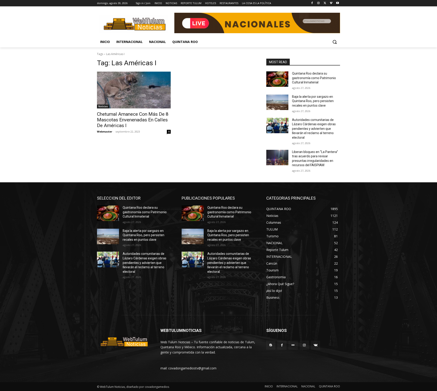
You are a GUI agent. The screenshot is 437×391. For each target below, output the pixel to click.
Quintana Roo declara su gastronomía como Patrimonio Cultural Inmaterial (314, 78)
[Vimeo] (331, 3)
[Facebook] (312, 3)
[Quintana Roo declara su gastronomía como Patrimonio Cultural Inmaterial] (277, 79)
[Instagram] (318, 3)
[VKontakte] (315, 345)
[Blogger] (270, 345)
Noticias (103, 106)
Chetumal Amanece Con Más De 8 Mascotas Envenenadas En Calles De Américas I (132, 119)
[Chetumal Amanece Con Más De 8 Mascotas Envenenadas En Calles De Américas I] (134, 90)
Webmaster (104, 131)
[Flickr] (293, 345)
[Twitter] (325, 3)
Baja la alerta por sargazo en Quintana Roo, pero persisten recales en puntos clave (313, 101)
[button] (334, 41)
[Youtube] (337, 3)
